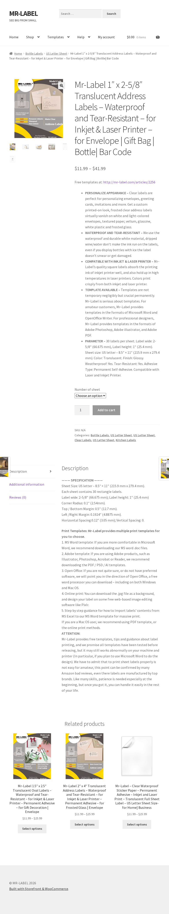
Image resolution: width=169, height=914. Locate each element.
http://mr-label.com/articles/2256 (129, 182)
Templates (55, 37)
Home (13, 37)
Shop (30, 37)
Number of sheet (87, 389)
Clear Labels (83, 440)
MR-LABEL (23, 13)
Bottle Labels (34, 53)
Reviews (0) (17, 497)
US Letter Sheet (56, 53)
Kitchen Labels (126, 440)
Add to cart (106, 410)
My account (106, 37)
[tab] (32, 471)
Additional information (26, 484)
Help (80, 37)
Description (18, 471)
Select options (32, 829)
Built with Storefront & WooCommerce (38, 888)
